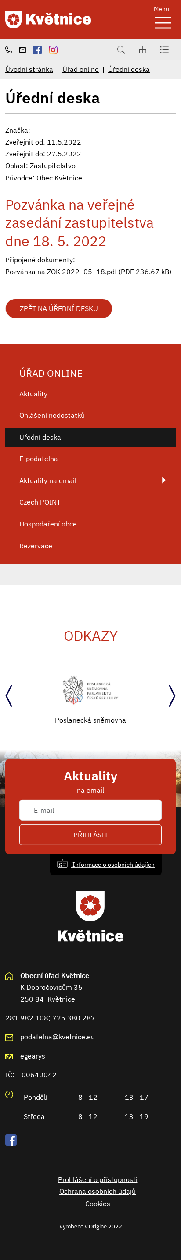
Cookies (97, 1203)
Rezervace (35, 545)
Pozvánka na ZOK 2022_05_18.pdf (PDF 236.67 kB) (88, 271)
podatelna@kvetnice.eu (57, 1036)
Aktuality (33, 393)
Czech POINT (40, 502)
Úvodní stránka (29, 69)
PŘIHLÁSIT (90, 834)
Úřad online (80, 69)
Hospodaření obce (48, 523)
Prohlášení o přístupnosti (98, 1179)
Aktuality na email (47, 480)
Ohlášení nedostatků (52, 415)
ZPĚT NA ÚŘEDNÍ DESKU (59, 308)
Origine (98, 1226)
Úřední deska (129, 69)
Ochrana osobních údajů (97, 1191)
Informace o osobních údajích (113, 864)
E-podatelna (38, 458)
